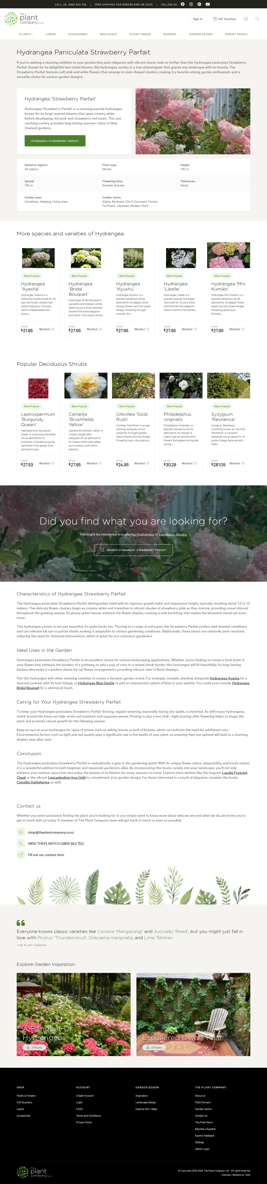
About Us (200, 1095)
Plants (25, 34)
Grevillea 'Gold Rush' (131, 417)
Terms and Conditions (88, 1115)
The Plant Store (204, 1122)
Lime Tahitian (158, 938)
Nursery (170, 34)
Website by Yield (241, 1174)
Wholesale (108, 34)
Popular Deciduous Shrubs (52, 364)
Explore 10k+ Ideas (146, 1109)
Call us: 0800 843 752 (70, 4)
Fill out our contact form (46, 854)
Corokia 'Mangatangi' (120, 931)
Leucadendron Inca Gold (67, 777)
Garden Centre (203, 1109)
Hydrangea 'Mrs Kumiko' (228, 286)
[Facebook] (183, 4)
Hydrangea (145, 534)
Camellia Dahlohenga (33, 781)
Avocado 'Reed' (171, 931)
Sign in (197, 19)
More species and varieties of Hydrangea (70, 233)
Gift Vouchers (24, 1102)
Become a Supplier (205, 1129)
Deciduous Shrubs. (173, 534)
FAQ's (79, 1109)
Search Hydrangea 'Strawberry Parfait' (136, 550)
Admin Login (202, 1149)
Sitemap (199, 1142)
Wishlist (44, 329)
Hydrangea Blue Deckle (96, 682)
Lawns (50, 34)
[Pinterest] (199, 4)
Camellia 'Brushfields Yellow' (81, 419)
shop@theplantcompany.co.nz (51, 832)
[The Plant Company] (34, 1173)
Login (79, 1102)
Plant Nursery (203, 1102)
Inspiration (142, 1095)
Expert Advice (236, 34)
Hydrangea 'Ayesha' (33, 286)
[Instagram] (191, 4)
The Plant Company (24, 19)
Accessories (77, 34)
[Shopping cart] (246, 18)
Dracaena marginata (110, 938)
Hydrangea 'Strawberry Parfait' (55, 140)
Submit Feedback (204, 1135)
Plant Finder (140, 34)
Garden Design (201, 34)
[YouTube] (208, 4)
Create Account (84, 1095)
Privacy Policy (84, 1122)
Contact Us (201, 1115)
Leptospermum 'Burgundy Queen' (38, 419)
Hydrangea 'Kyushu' (128, 286)
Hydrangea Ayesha (224, 678)
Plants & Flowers (26, 1095)
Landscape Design (146, 1102)
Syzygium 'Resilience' (223, 417)
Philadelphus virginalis (177, 417)
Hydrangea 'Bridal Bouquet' (80, 289)
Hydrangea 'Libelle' (176, 286)
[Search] (257, 18)
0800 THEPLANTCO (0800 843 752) (56, 843)
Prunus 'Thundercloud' (61, 938)
